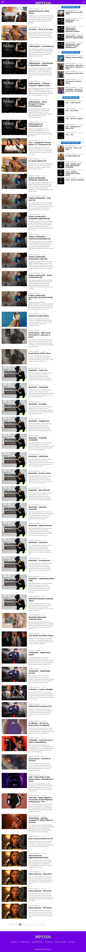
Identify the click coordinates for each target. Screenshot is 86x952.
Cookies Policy (25, 942)
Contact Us (14, 942)
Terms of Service (60, 942)
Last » (43, 924)
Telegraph (71, 942)
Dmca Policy (49, 942)
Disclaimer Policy (38, 942)
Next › (37, 924)
